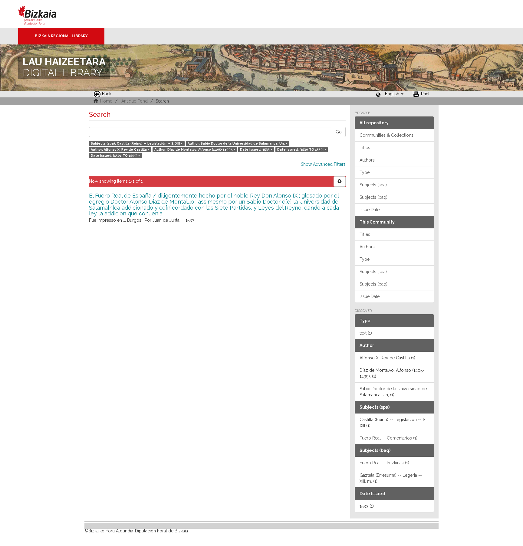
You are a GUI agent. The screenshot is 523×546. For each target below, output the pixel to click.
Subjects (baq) (373, 197)
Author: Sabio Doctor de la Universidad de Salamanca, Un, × (237, 143)
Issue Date (370, 209)
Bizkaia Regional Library (61, 36)
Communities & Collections (386, 135)
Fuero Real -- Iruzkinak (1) (384, 462)
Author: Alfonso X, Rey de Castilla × (120, 149)
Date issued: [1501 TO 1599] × (115, 155)
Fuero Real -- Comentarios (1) (388, 438)
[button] (394, 94)
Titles (365, 147)
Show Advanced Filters (323, 164)
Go (339, 131)
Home (106, 101)
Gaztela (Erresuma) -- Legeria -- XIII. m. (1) (391, 478)
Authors (367, 160)
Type (365, 172)
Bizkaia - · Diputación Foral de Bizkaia (43, 14)
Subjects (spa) (373, 184)
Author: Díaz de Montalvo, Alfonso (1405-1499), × (194, 149)
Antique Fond (134, 101)
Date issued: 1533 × (256, 149)
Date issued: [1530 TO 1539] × (301, 149)
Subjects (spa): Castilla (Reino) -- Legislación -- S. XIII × (137, 143)
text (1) (366, 333)
